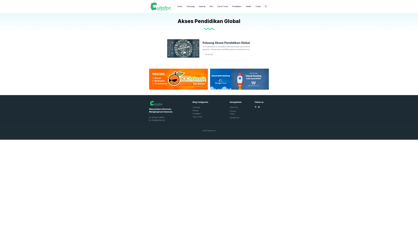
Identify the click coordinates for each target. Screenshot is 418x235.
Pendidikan (236, 6)
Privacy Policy (233, 112)
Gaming (202, 6)
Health (248, 6)
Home (179, 6)
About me (234, 107)
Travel (258, 6)
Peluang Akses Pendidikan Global (226, 42)
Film (211, 6)
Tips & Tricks (222, 6)
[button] (266, 6)
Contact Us (234, 118)
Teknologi (191, 6)
